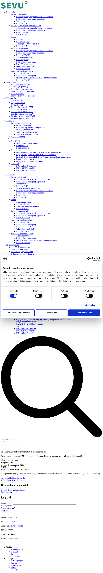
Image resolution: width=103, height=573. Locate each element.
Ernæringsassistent (18, 14)
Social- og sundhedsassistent (22, 57)
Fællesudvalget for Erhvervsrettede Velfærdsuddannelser (38, 152)
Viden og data (11, 98)
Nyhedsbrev (16, 556)
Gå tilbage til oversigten (12, 480)
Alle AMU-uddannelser (20, 84)
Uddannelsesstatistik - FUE (22, 112)
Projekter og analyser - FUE (22, 118)
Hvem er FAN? (22, 35)
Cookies (14, 570)
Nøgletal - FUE (17, 105)
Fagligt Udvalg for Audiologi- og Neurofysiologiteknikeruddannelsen (43, 157)
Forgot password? (8, 508)
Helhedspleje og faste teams (22, 89)
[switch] (38, 296)
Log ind (14, 563)
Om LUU (15, 164)
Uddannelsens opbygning (26, 62)
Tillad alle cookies (84, 313)
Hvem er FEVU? (23, 55)
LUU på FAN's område (25, 170)
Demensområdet (17, 93)
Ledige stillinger (22, 148)
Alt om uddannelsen (24, 39)
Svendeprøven (22, 21)
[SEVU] (14, 8)
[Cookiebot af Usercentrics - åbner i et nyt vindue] (89, 259)
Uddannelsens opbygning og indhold (30, 19)
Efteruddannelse (22, 32)
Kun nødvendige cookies (19, 313)
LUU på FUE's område (25, 168)
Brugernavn (5, 503)
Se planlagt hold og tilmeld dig (13, 478)
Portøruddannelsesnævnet (26, 159)
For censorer (16, 565)
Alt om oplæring (22, 41)
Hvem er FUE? (22, 23)
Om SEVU (15, 141)
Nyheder (14, 552)
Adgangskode (6, 506)
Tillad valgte (51, 313)
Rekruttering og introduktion (22, 91)
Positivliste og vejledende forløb (23, 96)
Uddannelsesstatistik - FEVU (22, 109)
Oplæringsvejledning (19, 87)
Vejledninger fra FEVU (25, 66)
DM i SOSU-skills (23, 64)
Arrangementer (22, 146)
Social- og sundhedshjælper (22, 71)
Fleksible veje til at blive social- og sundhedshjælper (36, 78)
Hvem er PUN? (22, 46)
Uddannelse (10, 12)
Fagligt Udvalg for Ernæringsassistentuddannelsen (36, 155)
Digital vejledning (18, 136)
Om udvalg (15, 150)
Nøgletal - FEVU (18, 103)
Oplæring (10, 121)
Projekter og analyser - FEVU (23, 116)
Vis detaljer (90, 305)
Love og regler (17, 561)
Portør (13, 37)
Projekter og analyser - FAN (22, 114)
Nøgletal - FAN (17, 100)
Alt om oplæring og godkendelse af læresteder (34, 17)
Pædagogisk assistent (19, 48)
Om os (8, 139)
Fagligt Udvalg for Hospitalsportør (29, 161)
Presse (13, 567)
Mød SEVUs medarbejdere (27, 143)
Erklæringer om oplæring (21, 123)
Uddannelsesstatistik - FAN (22, 107)
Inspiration (15, 554)
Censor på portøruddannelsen (27, 44)
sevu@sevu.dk (17, 526)
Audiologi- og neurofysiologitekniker (26, 26)
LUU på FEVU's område (26, 166)
